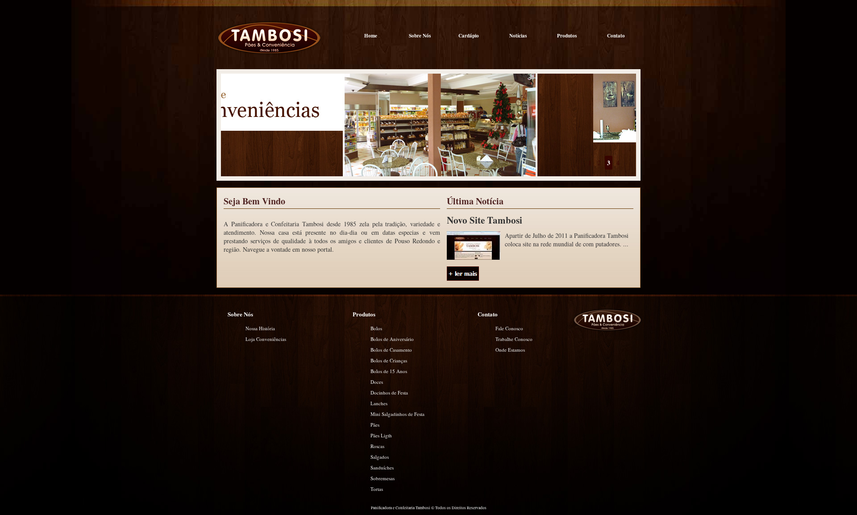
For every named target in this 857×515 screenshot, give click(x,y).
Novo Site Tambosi (484, 220)
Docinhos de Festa (389, 392)
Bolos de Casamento (391, 349)
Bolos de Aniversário (392, 339)
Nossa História (260, 328)
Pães (374, 424)
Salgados (379, 456)
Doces (376, 381)
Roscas (377, 446)
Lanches (378, 403)
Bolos (376, 328)
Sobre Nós (420, 35)
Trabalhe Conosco (514, 339)
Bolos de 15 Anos (388, 371)
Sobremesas (382, 478)
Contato (616, 35)
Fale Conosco (509, 328)
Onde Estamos (510, 349)
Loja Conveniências (265, 339)
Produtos (567, 35)
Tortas (376, 489)
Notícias (518, 35)
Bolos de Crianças (388, 360)
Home (370, 35)
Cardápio (468, 35)
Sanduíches (382, 467)
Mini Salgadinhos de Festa (397, 414)
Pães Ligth (381, 435)
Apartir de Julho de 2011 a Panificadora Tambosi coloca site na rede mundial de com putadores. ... (566, 239)
